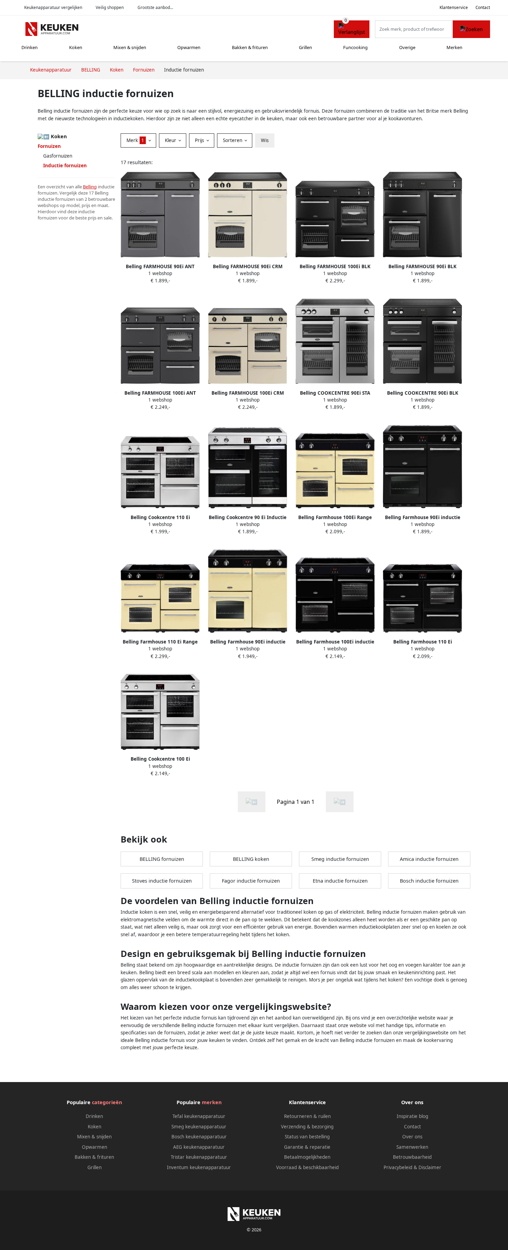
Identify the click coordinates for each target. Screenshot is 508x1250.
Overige (407, 47)
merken (212, 1102)
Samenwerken (412, 1147)
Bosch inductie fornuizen (429, 880)
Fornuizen (49, 146)
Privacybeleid (398, 1167)
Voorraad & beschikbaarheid (307, 1167)
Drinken (29, 47)
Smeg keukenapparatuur (198, 1127)
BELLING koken (251, 859)
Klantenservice (454, 7)
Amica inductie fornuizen (429, 859)
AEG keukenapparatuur (199, 1147)
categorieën (107, 1102)
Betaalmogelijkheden (307, 1157)
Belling (90, 187)
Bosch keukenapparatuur (199, 1137)
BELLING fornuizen (162, 859)
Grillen (305, 47)
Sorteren (233, 140)
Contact (483, 7)
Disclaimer (429, 1167)
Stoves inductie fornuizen (162, 880)
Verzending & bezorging (307, 1127)
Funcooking (355, 47)
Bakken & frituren (250, 47)
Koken (75, 47)
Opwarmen (188, 47)
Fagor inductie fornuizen (251, 880)
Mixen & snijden (129, 47)
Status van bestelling (307, 1137)
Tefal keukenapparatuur (198, 1116)
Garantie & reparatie (307, 1147)
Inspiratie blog (412, 1116)
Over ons (412, 1137)
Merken (454, 47)
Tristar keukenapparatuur (199, 1157)
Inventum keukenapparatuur (199, 1167)
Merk (135, 140)
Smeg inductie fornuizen (340, 859)
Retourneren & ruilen (307, 1116)
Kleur (171, 140)
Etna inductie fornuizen (340, 880)
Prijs (200, 140)
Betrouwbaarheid (412, 1157)
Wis (265, 140)
